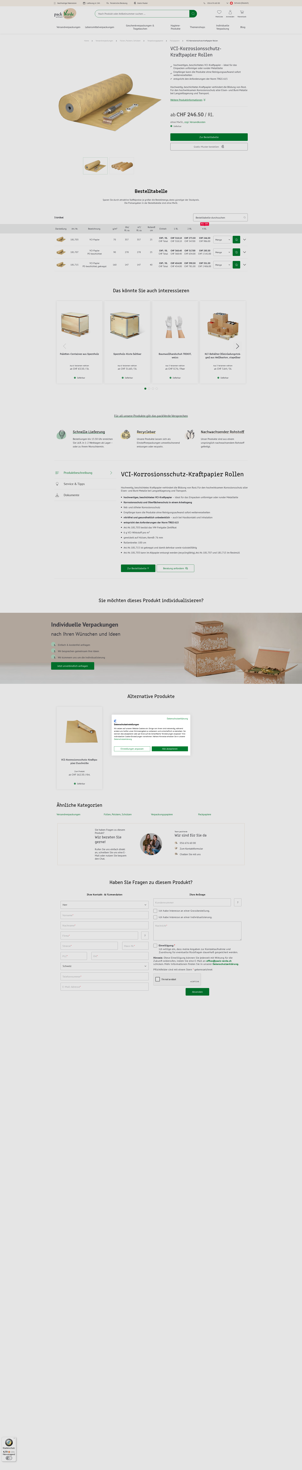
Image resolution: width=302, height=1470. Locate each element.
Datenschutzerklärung (177, 718)
